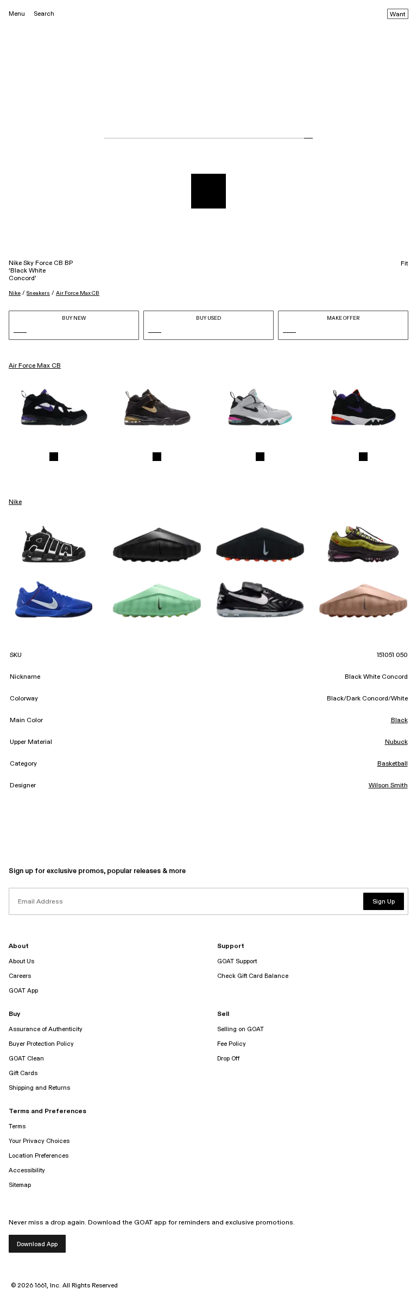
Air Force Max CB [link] (35, 366)
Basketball (392, 764)
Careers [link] (20, 976)
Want (398, 14)
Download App (37, 1244)
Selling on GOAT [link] (240, 1029)
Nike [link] (15, 502)
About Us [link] (21, 961)
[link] (54, 407)
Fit (404, 264)
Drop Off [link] (228, 1059)
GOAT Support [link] (237, 961)
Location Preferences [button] (38, 1156)
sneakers (38, 293)
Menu (17, 14)
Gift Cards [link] (23, 1073)
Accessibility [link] (27, 1170)
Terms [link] (17, 1126)
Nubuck (396, 742)
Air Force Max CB (77, 293)
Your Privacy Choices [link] (39, 1141)
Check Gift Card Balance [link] (252, 976)
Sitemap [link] (20, 1185)
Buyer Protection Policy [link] (41, 1044)
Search (44, 14)
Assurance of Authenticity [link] (46, 1029)
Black (399, 720)
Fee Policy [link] (231, 1044)
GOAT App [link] (23, 991)
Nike (15, 293)
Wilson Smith (388, 785)
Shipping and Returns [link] (39, 1088)
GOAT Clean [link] (26, 1059)
